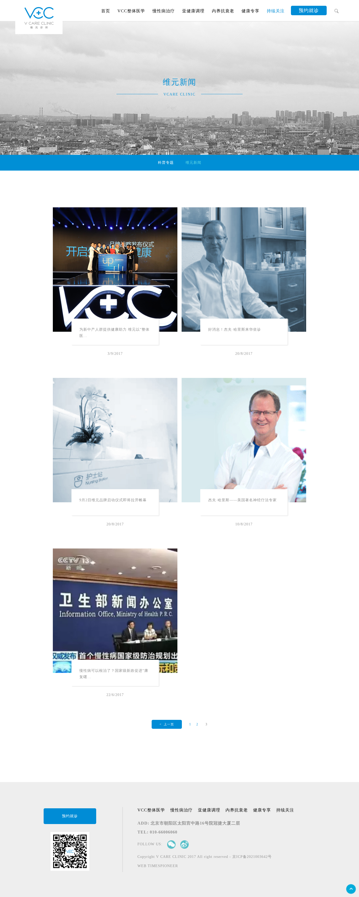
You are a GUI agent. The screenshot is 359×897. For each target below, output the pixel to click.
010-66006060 (163, 832)
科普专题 (166, 163)
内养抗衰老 (236, 810)
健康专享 (262, 810)
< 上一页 (167, 724)
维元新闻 (193, 163)
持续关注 (285, 810)
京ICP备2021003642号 (252, 857)
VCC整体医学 (151, 810)
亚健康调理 (209, 810)
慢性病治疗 (181, 810)
